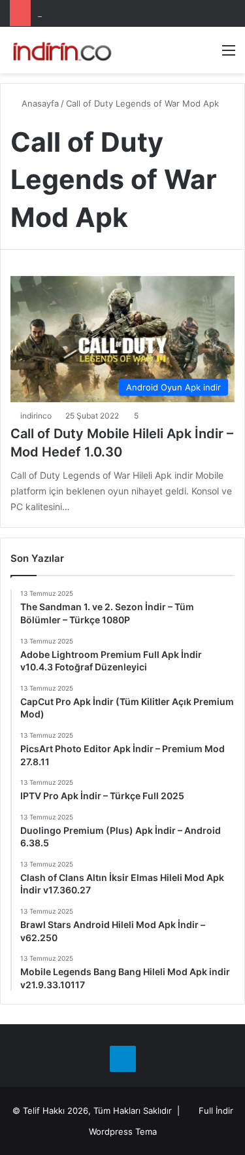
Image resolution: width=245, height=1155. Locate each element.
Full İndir (216, 1110)
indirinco (36, 416)
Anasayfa (39, 103)
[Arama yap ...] (205, 54)
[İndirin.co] (62, 50)
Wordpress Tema (123, 1131)
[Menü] (228, 54)
